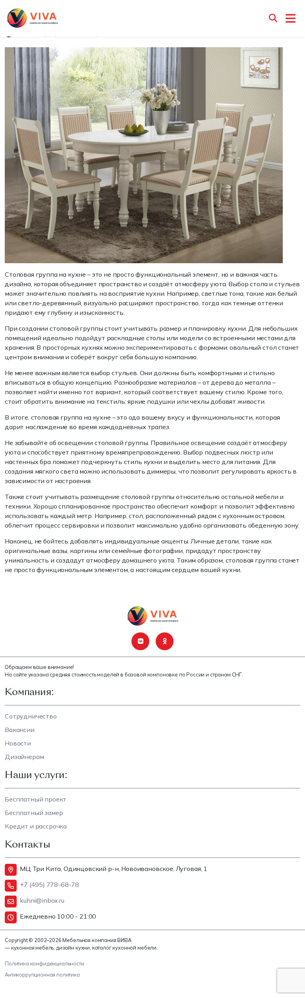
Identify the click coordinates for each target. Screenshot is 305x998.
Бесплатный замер (34, 813)
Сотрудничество (31, 716)
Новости (18, 743)
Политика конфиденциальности (44, 963)
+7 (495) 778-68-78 (49, 884)
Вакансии (20, 730)
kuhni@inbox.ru (42, 900)
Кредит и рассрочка (36, 826)
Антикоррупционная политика (42, 974)
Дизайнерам (24, 757)
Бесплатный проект (35, 799)
